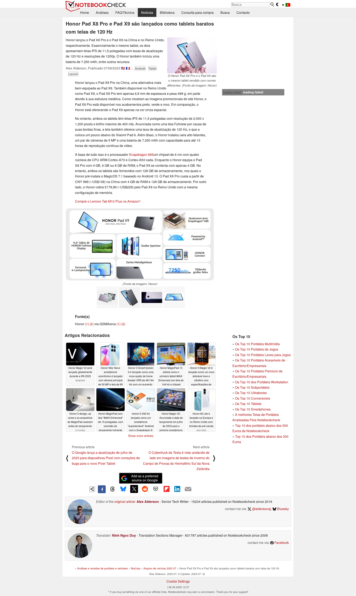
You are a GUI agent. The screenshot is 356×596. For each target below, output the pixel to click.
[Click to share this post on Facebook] (102, 489)
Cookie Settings (178, 581)
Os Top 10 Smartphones (253, 409)
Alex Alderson (148, 501)
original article (124, 501)
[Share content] (92, 489)
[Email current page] (188, 489)
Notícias (147, 12)
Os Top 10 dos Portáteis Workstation (261, 382)
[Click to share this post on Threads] (112, 489)
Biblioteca (167, 12)
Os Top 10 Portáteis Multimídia (257, 343)
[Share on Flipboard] (166, 489)
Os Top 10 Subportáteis (252, 387)
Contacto (243, 12)
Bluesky (282, 508)
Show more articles (140, 436)
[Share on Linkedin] (177, 489)
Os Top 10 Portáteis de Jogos (256, 349)
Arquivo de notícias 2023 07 (159, 568)
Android (140, 68)
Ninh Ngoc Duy (124, 535)
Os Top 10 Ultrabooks (251, 392)
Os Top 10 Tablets (248, 403)
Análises (102, 12)
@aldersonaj (261, 508)
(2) (92, 323)
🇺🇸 (123, 68)
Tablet (152, 68)
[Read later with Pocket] (156, 489)
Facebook (281, 542)
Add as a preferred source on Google (144, 478)
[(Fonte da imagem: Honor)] (140, 244)
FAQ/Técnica (124, 12)
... (132, 68)
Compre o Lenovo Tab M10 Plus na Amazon (107, 201)
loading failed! (232, 92)
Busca (225, 12)
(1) (87, 323)
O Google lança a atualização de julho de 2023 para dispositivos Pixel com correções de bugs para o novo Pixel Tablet (106, 458)
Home (84, 12)
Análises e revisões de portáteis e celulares (102, 568)
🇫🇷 (128, 68)
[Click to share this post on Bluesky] (123, 489)
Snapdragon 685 (141, 154)
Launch (73, 74)
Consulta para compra (197, 12)
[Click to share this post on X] (134, 489)
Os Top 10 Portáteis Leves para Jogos (263, 354)
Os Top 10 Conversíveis (252, 398)
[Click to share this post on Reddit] (145, 489)
